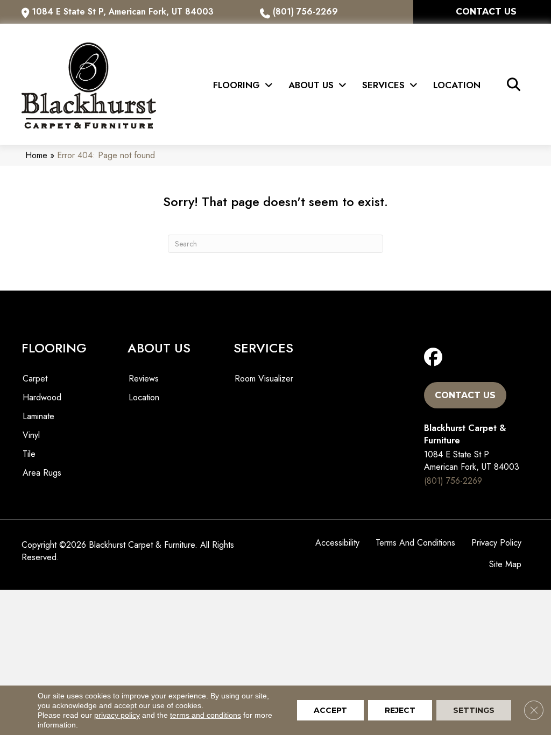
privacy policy (117, 715)
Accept (330, 710)
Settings (474, 710)
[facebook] (435, 357)
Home (36, 155)
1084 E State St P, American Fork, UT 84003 (123, 11)
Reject (400, 710)
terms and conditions (205, 715)
